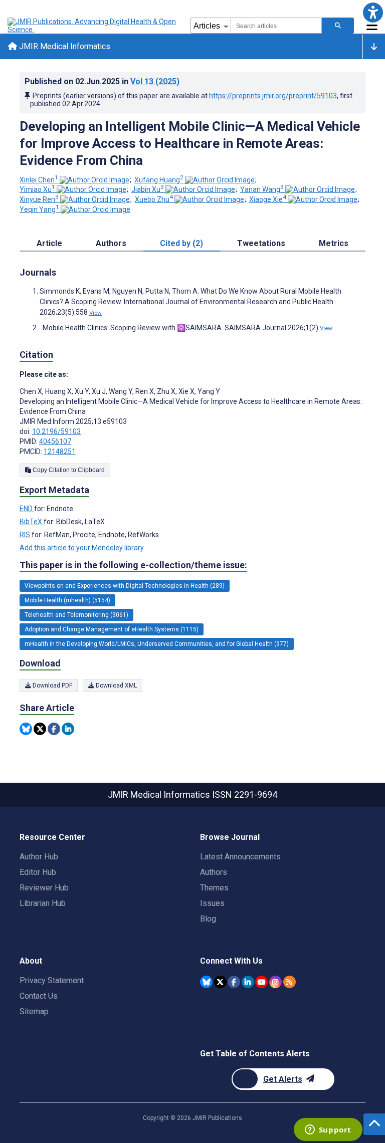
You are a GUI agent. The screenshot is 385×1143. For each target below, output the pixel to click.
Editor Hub (38, 872)
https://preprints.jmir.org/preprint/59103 (273, 96)
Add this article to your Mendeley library (82, 548)
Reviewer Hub (44, 887)
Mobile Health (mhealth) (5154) (67, 600)
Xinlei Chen (39, 180)
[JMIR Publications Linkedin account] (248, 982)
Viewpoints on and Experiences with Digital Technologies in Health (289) (125, 585)
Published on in (102, 81)
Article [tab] (49, 243)
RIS (26, 535)
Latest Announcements (240, 856)
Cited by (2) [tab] (181, 243)
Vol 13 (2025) (154, 81)
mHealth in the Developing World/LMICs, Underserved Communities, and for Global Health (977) (157, 643)
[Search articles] (338, 26)
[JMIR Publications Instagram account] (275, 982)
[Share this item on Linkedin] (68, 729)
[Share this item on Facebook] (54, 729)
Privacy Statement (52, 980)
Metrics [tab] (333, 243)
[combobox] (276, 26)
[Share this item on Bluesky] (26, 729)
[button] (372, 12)
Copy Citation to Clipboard (68, 470)
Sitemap (34, 1011)
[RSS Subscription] (289, 982)
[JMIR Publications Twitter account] (220, 982)
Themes (214, 887)
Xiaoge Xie (267, 199)
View (95, 312)
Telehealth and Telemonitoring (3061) (76, 614)
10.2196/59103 (56, 431)
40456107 (55, 441)
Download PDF (51, 685)
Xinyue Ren (39, 199)
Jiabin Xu (147, 189)
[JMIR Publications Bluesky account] (206, 982)
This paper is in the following (133, 565)
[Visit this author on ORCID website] (94, 180)
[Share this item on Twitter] (40, 729)
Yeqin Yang (39, 209)
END (27, 509)
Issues (212, 903)
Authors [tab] (111, 243)
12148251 (60, 451)
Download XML (115, 685)
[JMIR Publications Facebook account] (234, 982)
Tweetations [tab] (261, 243)
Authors (213, 872)
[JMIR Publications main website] (93, 26)
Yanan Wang (262, 189)
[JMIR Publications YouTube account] (261, 982)
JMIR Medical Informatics (63, 46)
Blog (208, 919)
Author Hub (39, 856)
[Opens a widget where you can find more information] (327, 1130)
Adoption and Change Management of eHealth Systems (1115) (112, 629)
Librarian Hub (43, 903)
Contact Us (39, 996)
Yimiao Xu (37, 189)
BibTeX (32, 522)
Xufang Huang (158, 180)
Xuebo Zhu (154, 199)
